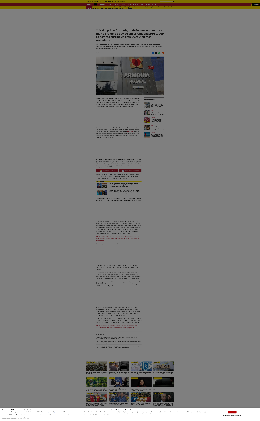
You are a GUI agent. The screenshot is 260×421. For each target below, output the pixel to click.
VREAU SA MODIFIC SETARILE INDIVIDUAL (232, 415)
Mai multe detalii (51, 412)
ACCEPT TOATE (232, 412)
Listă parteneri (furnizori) (116, 415)
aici (103, 415)
